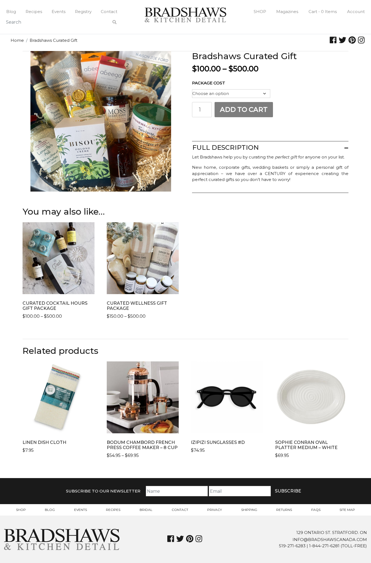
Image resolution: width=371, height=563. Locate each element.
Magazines (287, 11)
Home (17, 40)
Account (356, 11)
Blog (11, 11)
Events (58, 11)
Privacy (214, 510)
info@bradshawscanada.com (330, 539)
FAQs (315, 510)
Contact (109, 11)
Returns (284, 510)
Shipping (249, 510)
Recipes (34, 11)
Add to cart (244, 109)
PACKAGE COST (208, 82)
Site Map (347, 510)
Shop (260, 11)
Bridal (146, 510)
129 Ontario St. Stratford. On (331, 532)
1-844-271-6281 (324, 545)
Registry (83, 11)
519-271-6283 (292, 545)
